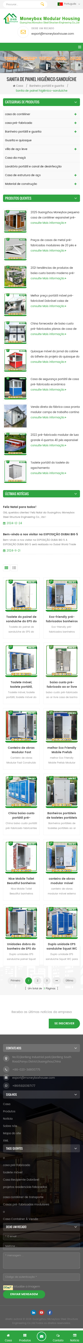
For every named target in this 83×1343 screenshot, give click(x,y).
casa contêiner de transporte (23, 1197)
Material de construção (21, 184)
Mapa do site (12, 1133)
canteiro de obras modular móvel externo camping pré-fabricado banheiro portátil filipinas (62, 881)
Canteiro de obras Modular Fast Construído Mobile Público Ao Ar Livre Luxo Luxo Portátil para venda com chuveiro (21, 750)
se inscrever (64, 1023)
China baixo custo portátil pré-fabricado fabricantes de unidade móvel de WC (21, 815)
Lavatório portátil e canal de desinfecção (33, 166)
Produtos (9, 1111)
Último (69, 981)
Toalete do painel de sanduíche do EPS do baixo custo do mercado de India (21, 619)
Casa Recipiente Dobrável (21, 1179)
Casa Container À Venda (20, 1219)
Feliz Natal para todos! (19, 507)
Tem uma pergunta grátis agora (41, 1336)
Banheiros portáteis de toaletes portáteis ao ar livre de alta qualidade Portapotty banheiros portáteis (62, 815)
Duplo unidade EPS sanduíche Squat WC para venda (62, 946)
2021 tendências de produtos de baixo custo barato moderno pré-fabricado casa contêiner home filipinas (53, 271)
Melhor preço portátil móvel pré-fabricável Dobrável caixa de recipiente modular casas (52, 299)
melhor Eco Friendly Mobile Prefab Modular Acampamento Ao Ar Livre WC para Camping (61, 750)
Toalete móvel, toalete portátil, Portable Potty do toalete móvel (21, 684)
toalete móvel (12, 1172)
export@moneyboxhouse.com (52, 33)
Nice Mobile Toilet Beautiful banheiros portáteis (21, 881)
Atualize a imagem (27, 1286)
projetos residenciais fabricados (25, 1187)
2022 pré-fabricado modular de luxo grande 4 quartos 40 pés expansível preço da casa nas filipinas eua (55, 438)
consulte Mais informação (47, 223)
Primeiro (15, 981)
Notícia (7, 1118)
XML (5, 1140)
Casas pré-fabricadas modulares (26, 1204)
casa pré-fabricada (18, 123)
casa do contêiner (17, 114)
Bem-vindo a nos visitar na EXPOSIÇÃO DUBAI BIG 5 (40, 534)
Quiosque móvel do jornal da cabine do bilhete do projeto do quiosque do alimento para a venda (55, 354)
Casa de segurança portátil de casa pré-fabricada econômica (55, 382)
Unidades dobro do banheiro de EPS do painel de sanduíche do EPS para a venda (21, 946)
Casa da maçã (15, 157)
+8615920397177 (23, 1086)
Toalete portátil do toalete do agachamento (50, 465)
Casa (19, 86)
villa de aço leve (16, 149)
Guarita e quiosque (18, 140)
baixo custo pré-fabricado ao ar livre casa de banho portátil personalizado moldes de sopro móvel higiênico (62, 684)
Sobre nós (10, 1126)
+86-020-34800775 (26, 1069)
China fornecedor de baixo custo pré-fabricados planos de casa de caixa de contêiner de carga (54, 327)
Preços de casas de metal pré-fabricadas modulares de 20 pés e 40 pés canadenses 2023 (53, 243)
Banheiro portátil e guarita (46, 86)
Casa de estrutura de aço (23, 175)
